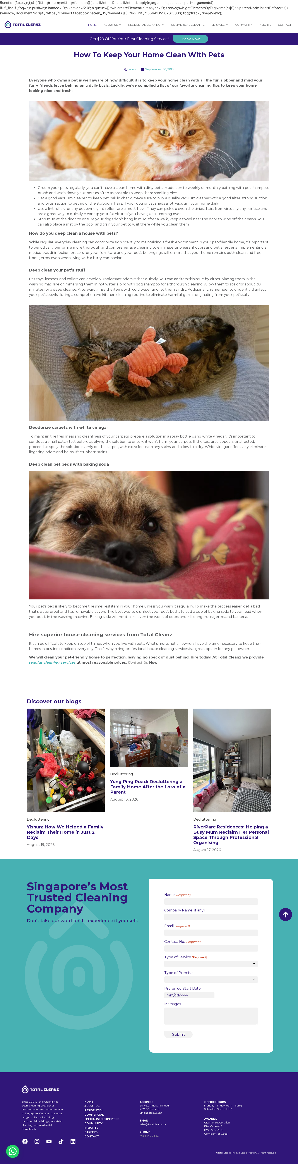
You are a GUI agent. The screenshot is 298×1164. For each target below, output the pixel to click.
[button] (12, 1151)
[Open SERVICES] (227, 25)
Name (177, 895)
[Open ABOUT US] (120, 25)
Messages (172, 1004)
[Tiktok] (60, 1141)
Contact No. (182, 941)
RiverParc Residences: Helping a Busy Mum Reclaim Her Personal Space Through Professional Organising (231, 834)
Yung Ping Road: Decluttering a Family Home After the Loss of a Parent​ (148, 787)
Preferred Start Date (182, 988)
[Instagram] (36, 1141)
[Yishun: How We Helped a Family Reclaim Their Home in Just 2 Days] (66, 760)
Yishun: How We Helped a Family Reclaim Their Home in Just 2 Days (65, 832)
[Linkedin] (72, 1141)
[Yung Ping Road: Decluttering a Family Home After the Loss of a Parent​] (149, 737)
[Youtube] (48, 1141)
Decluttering (38, 819)
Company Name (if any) (184, 910)
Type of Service (185, 957)
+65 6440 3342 (149, 1135)
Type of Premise (178, 973)
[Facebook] (24, 1141)
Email (177, 926)
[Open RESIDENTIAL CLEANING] (162, 25)
